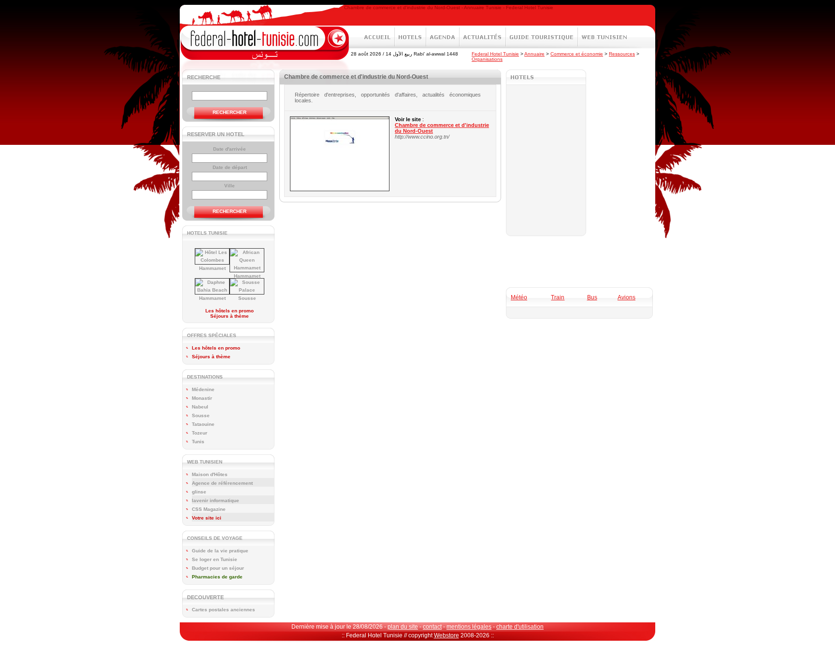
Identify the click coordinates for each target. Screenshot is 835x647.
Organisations (487, 59)
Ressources (622, 53)
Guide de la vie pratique (220, 550)
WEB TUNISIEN (204, 461)
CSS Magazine (209, 509)
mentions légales (468, 626)
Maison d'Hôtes (210, 474)
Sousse (247, 298)
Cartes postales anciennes (223, 609)
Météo (519, 297)
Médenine (203, 389)
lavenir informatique (215, 500)
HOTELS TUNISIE (207, 233)
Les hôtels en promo (229, 310)
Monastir (202, 398)
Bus (592, 297)
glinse (199, 491)
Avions (626, 297)
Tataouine (203, 424)
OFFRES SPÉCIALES (211, 335)
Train (557, 297)
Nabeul (200, 406)
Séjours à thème (229, 316)
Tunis (198, 441)
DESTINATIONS (205, 377)
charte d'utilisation (520, 626)
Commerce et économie (576, 53)
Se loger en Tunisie (214, 559)
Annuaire (534, 53)
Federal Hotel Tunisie (495, 53)
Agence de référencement (222, 483)
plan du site (403, 626)
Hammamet (212, 268)
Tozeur (199, 433)
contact (432, 626)
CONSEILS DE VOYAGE (215, 538)
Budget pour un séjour (218, 568)
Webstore (446, 635)
